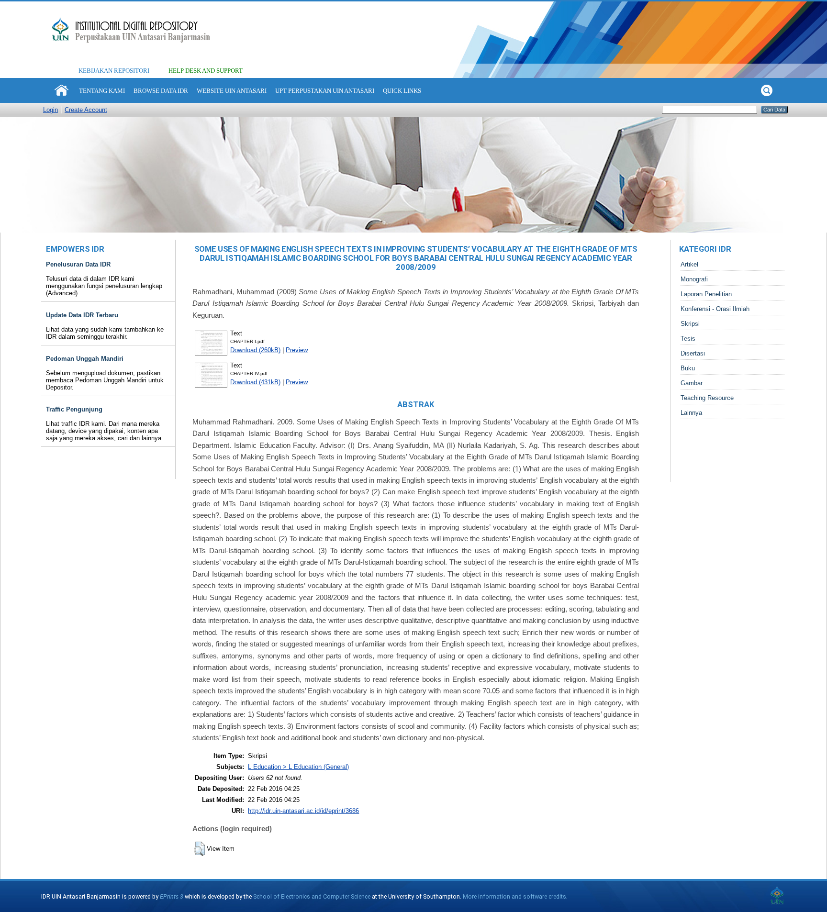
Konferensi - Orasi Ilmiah (715, 308)
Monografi (694, 279)
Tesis (688, 338)
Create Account (86, 109)
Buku (688, 368)
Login (50, 109)
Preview (297, 350)
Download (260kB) (255, 350)
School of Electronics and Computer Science (311, 896)
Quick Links (402, 90)
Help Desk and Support (205, 70)
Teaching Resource (707, 397)
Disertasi (693, 353)
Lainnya (691, 412)
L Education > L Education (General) (298, 766)
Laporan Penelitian (706, 294)
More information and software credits (514, 896)
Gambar (692, 383)
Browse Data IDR (161, 90)
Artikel (689, 264)
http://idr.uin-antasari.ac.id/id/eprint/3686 (303, 810)
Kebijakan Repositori (113, 70)
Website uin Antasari (232, 90)
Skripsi (690, 323)
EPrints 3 (171, 896)
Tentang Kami (102, 90)
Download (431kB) (255, 382)
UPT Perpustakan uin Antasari (324, 90)
